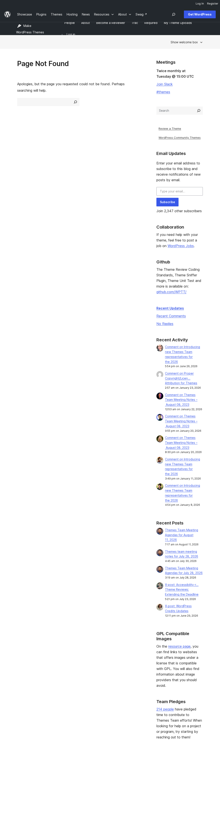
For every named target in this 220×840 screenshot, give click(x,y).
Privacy (22, 788)
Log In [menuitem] (200, 3)
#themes (163, 92)
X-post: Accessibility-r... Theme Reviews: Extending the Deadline (182, 589)
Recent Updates (170, 308)
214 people (165, 709)
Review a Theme (170, 128)
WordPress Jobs (181, 246)
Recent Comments (171, 316)
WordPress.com (182, 768)
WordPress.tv (104, 788)
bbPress (177, 782)
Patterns (61, 788)
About (21, 768)
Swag (137, 788)
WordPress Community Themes (180, 137)
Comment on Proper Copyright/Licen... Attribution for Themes (181, 378)
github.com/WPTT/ (171, 292)
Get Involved (140, 768)
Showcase (62, 768)
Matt (174, 775)
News (21, 775)
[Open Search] (174, 14)
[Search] (199, 111)
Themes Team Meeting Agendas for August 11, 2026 (181, 535)
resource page (179, 646)
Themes (61, 775)
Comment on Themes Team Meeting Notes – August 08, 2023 (181, 400)
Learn (97, 768)
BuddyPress (179, 788)
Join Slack (164, 84)
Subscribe (167, 202)
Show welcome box (184, 42)
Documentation (104, 775)
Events (136, 775)
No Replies (164, 324)
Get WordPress (200, 14)
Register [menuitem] (212, 3)
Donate (138, 782)
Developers (101, 782)
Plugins (60, 782)
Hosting (22, 782)
